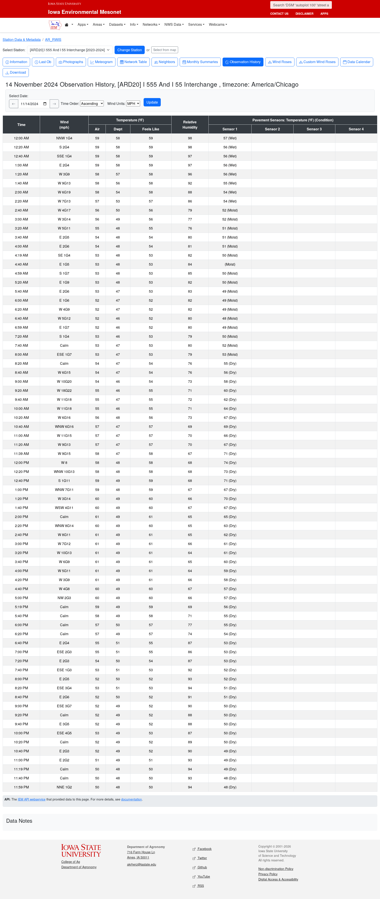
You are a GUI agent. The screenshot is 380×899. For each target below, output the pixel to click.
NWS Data (172, 24)
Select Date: (18, 95)
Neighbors (167, 61)
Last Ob (45, 61)
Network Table (135, 61)
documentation (131, 799)
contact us (279, 13)
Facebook (204, 848)
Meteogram (104, 61)
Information (18, 61)
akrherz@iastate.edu (141, 864)
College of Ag (70, 861)
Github (202, 867)
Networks (150, 24)
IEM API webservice (32, 799)
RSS (200, 885)
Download (18, 72)
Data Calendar (358, 61)
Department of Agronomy (79, 867)
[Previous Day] (13, 103)
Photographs (73, 61)
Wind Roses (282, 61)
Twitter (202, 858)
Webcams (217, 24)
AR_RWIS (53, 39)
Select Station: (14, 49)
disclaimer (304, 13)
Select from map (164, 49)
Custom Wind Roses (319, 61)
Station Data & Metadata (22, 39)
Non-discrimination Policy (275, 868)
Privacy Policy (268, 874)
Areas (97, 24)
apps (324, 13)
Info (133, 24)
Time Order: (70, 103)
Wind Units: (116, 103)
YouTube (203, 876)
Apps (82, 24)
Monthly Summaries (202, 61)
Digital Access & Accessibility (278, 879)
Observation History (245, 61)
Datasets (116, 24)
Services (195, 24)
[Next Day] (54, 103)
